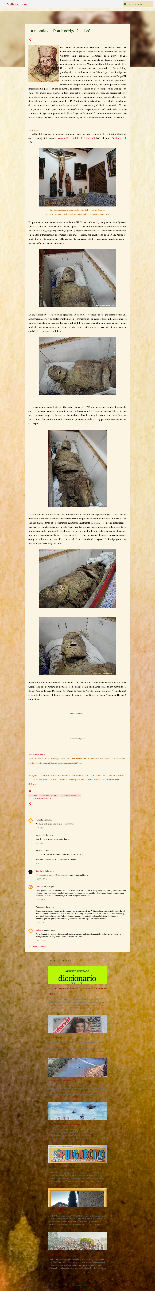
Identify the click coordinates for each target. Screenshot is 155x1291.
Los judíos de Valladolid (56, 1254)
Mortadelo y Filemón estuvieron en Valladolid (64, 1167)
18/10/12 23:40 (41, 879)
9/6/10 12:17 (40, 843)
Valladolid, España (43, 799)
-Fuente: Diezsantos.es (37, 754)
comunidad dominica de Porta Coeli (77, 138)
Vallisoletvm (17, 4)
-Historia (33, 795)
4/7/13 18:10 (40, 899)
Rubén (38, 819)
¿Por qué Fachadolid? (55, 1037)
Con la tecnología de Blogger (79, 1285)
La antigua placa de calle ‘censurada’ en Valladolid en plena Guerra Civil (73, 1210)
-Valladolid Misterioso (70, 795)
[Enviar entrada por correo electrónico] (29, 792)
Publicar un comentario (37, 946)
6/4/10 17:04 (40, 827)
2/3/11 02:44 (40, 863)
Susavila (39, 871)
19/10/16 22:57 (41, 940)
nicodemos (83, 1290)
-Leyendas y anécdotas (49, 795)
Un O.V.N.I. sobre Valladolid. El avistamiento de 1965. (67, 1124)
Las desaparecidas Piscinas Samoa (60, 1080)
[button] (29, 40)
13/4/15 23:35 (41, 922)
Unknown (39, 886)
